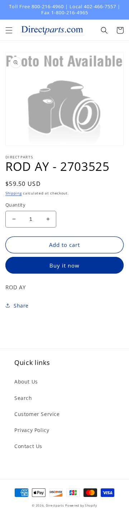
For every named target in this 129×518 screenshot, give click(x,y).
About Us (26, 381)
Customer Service (37, 414)
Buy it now (64, 265)
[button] (9, 30)
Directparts (55, 505)
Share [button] (21, 305)
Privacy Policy (31, 430)
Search (23, 398)
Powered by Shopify (81, 505)
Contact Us (28, 446)
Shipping (13, 193)
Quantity (15, 205)
